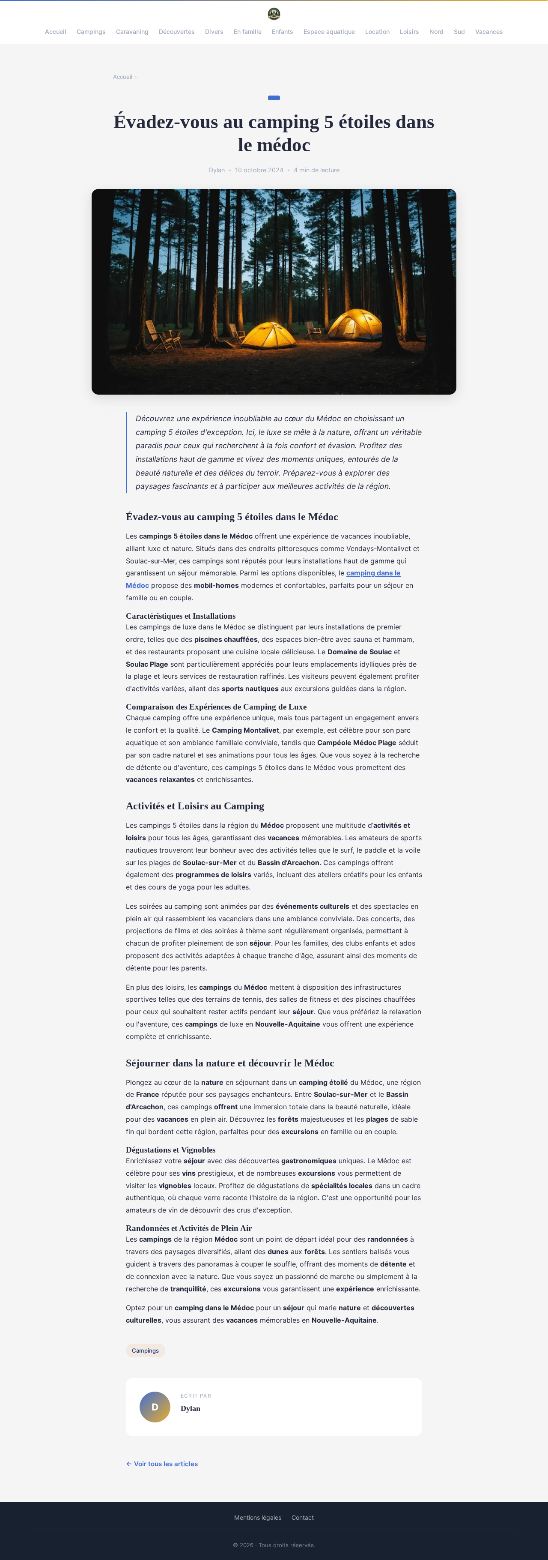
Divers (214, 31)
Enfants (282, 31)
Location (377, 31)
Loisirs (409, 31)
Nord (436, 31)
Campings (91, 31)
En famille (248, 31)
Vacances (489, 31)
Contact (303, 1517)
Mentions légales (257, 1517)
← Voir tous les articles (162, 1464)
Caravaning (132, 31)
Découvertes (177, 31)
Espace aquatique (329, 31)
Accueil (55, 31)
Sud (459, 31)
